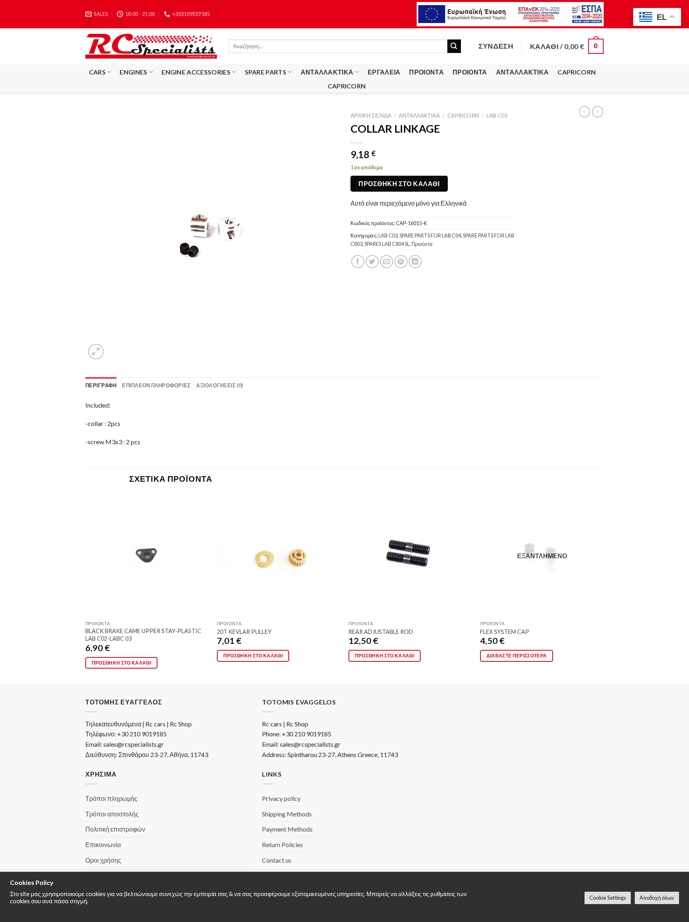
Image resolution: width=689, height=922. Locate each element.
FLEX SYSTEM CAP (504, 631)
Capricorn (576, 72)
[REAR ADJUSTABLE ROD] (410, 555)
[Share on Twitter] (372, 261)
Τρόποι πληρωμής (111, 798)
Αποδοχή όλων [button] (657, 898)
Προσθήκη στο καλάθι (398, 183)
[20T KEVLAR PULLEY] (279, 555)
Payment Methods (287, 829)
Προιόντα (426, 72)
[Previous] (86, 588)
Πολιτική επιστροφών (115, 829)
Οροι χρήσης (103, 860)
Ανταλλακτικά (327, 72)
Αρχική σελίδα (370, 115)
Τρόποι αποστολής (112, 814)
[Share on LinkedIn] (415, 261)
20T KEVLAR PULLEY (244, 631)
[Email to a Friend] (386, 261)
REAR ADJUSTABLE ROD (380, 631)
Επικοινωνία (103, 844)
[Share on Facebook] (357, 261)
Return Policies (282, 844)
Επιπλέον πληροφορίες (156, 385)
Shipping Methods (287, 814)
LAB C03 (497, 115)
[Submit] (454, 46)
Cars (97, 72)
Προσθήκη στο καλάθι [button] (122, 662)
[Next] (603, 588)
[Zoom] (96, 351)
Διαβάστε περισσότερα (516, 655)
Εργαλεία (384, 72)
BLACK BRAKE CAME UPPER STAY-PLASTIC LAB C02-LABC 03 (143, 635)
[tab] (100, 385)
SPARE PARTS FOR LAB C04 (430, 235)
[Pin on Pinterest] (400, 261)
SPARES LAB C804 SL (386, 244)
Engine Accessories (195, 72)
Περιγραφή (100, 385)
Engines (133, 72)
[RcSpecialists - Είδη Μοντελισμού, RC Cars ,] (151, 46)
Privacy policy (281, 798)
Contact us (276, 860)
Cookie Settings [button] (607, 898)
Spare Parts (266, 72)
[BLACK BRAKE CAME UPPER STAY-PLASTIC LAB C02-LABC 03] (147, 555)
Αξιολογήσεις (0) (219, 385)
